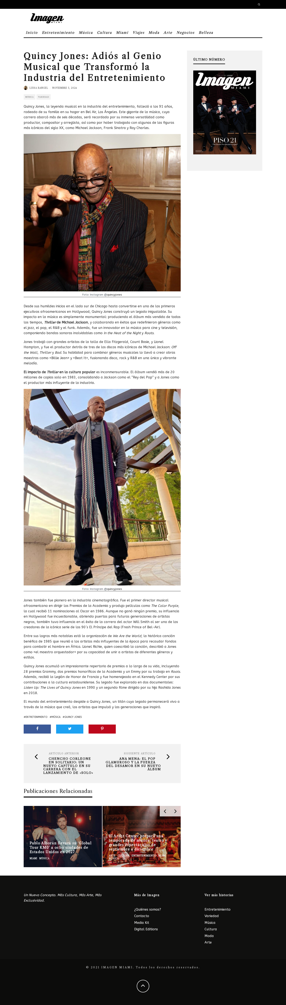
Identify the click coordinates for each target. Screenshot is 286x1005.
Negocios (185, 32)
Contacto (141, 916)
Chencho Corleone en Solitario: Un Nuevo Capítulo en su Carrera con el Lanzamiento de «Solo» (68, 766)
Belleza (206, 32)
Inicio (32, 32)
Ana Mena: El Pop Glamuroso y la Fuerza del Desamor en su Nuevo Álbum (133, 764)
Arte (168, 32)
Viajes (138, 32)
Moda (153, 32)
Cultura (104, 32)
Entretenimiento (58, 32)
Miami (122, 32)
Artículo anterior (64, 753)
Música (86, 32)
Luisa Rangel (39, 88)
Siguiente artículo (140, 753)
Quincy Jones (73, 717)
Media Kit (141, 923)
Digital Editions (146, 929)
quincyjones (114, 294)
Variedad (43, 97)
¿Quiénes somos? (147, 909)
